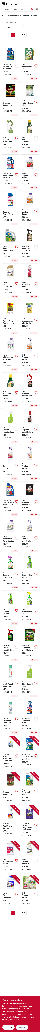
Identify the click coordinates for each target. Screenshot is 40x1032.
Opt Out (22, 1027)
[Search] (32, 9)
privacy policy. (21, 1014)
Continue (8, 1027)
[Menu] (3, 3)
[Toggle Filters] (37, 27)
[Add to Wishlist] (16, 65)
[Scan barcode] (37, 9)
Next (23, 35)
